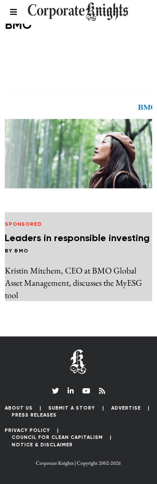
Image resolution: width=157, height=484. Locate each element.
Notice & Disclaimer (42, 444)
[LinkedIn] (70, 391)
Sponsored (23, 224)
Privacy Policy (27, 430)
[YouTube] (86, 391)
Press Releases (34, 415)
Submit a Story (71, 408)
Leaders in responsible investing (77, 238)
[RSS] (102, 391)
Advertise (126, 408)
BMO (21, 251)
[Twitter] (55, 391)
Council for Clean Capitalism (57, 437)
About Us (19, 408)
